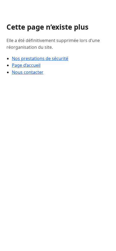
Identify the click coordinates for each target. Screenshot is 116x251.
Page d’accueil (26, 65)
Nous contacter (27, 72)
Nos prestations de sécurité (40, 58)
